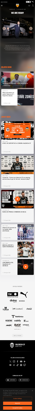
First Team (5, 141)
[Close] (32, 390)
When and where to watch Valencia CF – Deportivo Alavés (8, 94)
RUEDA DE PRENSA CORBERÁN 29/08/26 (14, 212)
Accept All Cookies (17, 408)
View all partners (18, 335)
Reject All (17, 403)
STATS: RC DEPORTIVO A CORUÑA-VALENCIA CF (16, 143)
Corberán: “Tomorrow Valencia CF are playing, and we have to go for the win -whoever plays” (16, 178)
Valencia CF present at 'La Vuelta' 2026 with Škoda (9, 229)
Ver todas (30, 67)
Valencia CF (12, 9)
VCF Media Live (5, 210)
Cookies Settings (17, 398)
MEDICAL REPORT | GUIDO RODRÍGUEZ (8, 246)
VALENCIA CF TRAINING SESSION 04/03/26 (15, 83)
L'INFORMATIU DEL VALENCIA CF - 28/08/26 (7, 264)
